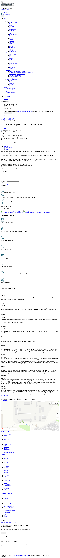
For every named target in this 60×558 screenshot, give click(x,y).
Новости (6, 518)
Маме (10, 43)
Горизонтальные (13, 23)
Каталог (6, 20)
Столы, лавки (12, 67)
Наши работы (7, 93)
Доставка (6, 515)
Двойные (11, 41)
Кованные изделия (11, 62)
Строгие (11, 46)
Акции (5, 514)
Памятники (9, 21)
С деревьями (12, 33)
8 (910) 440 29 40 (13, 522)
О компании (7, 96)
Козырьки (11, 83)
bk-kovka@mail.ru (6, 9)
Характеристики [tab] (8, 147)
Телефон (6, 110)
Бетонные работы (10, 88)
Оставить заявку (6, 14)
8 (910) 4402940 (6, 12)
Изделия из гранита (11, 52)
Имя (2, 168)
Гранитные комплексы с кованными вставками (21, 72)
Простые (11, 30)
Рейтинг (3, 171)
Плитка (11, 55)
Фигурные (12, 42)
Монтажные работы (11, 92)
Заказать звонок (4, 101)
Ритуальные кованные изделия (11, 508)
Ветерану (11, 38)
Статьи (5, 516)
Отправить (3, 556)
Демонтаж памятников (9, 506)
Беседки (11, 64)
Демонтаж (9, 91)
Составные (12, 47)
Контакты (6, 99)
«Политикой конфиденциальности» (8, 184)
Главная (5, 18)
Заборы (11, 81)
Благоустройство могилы (12, 89)
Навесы (11, 84)
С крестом (11, 45)
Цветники (11, 56)
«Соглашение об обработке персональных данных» (33, 182)
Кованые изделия (5, 431)
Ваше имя (6, 108)
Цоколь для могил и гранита (16, 76)
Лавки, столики (13, 54)
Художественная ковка (15, 75)
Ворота (11, 80)
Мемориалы (12, 66)
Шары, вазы (12, 59)
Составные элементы (14, 60)
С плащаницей (13, 34)
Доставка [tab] (7, 149)
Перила (11, 85)
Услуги (5, 87)
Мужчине (11, 27)
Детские (11, 39)
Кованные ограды (13, 63)
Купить (2, 143)
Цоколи (11, 58)
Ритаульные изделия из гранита (17, 74)
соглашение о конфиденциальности (24, 111)
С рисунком (12, 49)
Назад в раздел (4, 186)
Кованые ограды (8, 434)
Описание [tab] (6, 146)
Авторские (12, 31)
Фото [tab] (5, 128)
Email (2, 170)
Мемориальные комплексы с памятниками (20, 78)
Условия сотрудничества (10, 97)
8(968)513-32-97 (4, 522)
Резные (11, 25)
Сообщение (3, 181)
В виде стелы (12, 29)
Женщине (11, 26)
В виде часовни (13, 51)
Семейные (12, 35)
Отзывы (6, 95)
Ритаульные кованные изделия (17, 71)
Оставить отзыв (4, 395)
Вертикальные (13, 22)
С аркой (11, 50)
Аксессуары (12, 68)
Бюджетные (12, 37)
